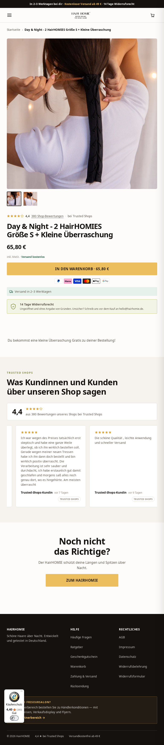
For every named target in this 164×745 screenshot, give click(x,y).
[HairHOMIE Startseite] (81, 15)
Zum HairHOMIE (82, 580)
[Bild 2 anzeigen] (30, 199)
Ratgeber (76, 647)
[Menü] (21, 692)
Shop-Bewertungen (47, 216)
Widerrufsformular (132, 676)
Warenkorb (78, 666)
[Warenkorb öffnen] (152, 15)
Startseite (13, 30)
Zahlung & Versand (83, 676)
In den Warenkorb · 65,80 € (82, 268)
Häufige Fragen (81, 637)
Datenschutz (127, 657)
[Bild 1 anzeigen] (14, 199)
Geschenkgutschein (83, 657)
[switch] (14, 718)
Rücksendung (79, 686)
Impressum (127, 647)
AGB (122, 637)
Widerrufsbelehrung (133, 666)
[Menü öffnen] (9, 15)
